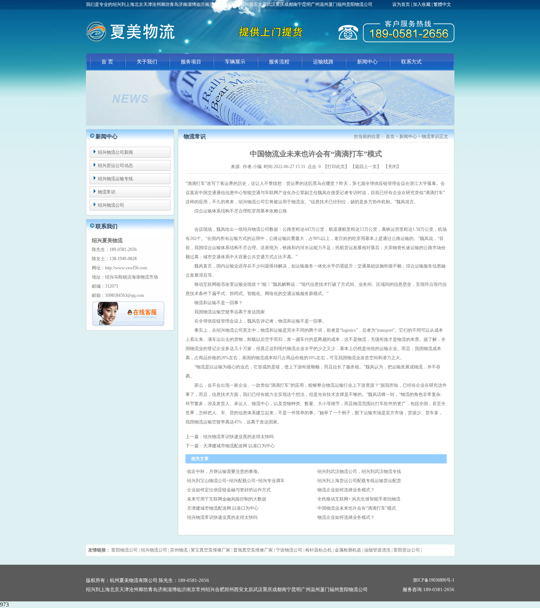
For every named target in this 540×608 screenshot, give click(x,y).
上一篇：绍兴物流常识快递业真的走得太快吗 (230, 436)
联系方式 (411, 62)
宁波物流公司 (289, 550)
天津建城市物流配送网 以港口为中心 (223, 508)
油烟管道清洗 (377, 550)
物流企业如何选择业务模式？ (346, 489)
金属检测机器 (348, 550)
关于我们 (147, 62)
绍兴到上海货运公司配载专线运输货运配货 (359, 480)
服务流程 (279, 62)
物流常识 (106, 191)
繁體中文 (442, 4)
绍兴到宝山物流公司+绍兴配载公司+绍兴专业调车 (236, 480)
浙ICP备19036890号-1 (433, 580)
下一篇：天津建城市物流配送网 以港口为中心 (230, 445)
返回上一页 (366, 166)
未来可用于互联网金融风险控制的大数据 (226, 499)
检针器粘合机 (318, 550)
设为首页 (401, 4)
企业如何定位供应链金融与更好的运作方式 (229, 489)
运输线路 (323, 62)
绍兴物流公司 (111, 205)
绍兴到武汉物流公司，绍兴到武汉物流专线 (359, 471)
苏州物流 (179, 550)
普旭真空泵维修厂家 (253, 550)
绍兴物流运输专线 (115, 178)
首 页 (107, 62)
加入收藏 (422, 4)
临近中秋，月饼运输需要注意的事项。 (224, 471)
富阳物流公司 (124, 550)
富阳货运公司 (406, 550)
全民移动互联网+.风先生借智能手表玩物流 (358, 499)
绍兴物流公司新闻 (115, 152)
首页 (390, 136)
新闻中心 (367, 62)
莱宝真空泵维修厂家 (210, 550)
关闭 (392, 166)
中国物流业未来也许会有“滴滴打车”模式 (356, 508)
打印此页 (336, 166)
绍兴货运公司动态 (115, 165)
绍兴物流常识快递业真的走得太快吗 (222, 517)
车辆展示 (235, 62)
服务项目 (191, 62)
